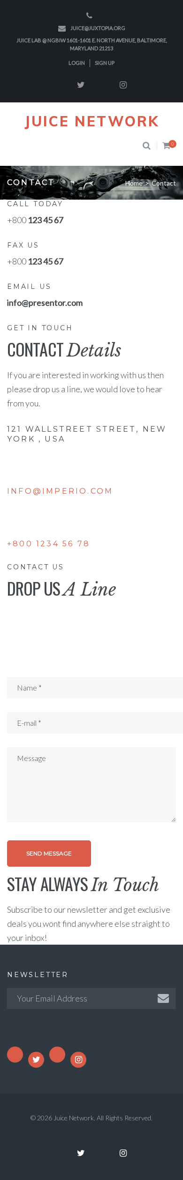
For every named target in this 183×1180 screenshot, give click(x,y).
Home (134, 183)
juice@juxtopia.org (97, 28)
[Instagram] (123, 85)
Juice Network (91, 121)
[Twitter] (81, 85)
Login (77, 63)
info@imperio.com (60, 491)
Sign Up (104, 63)
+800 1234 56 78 (48, 543)
